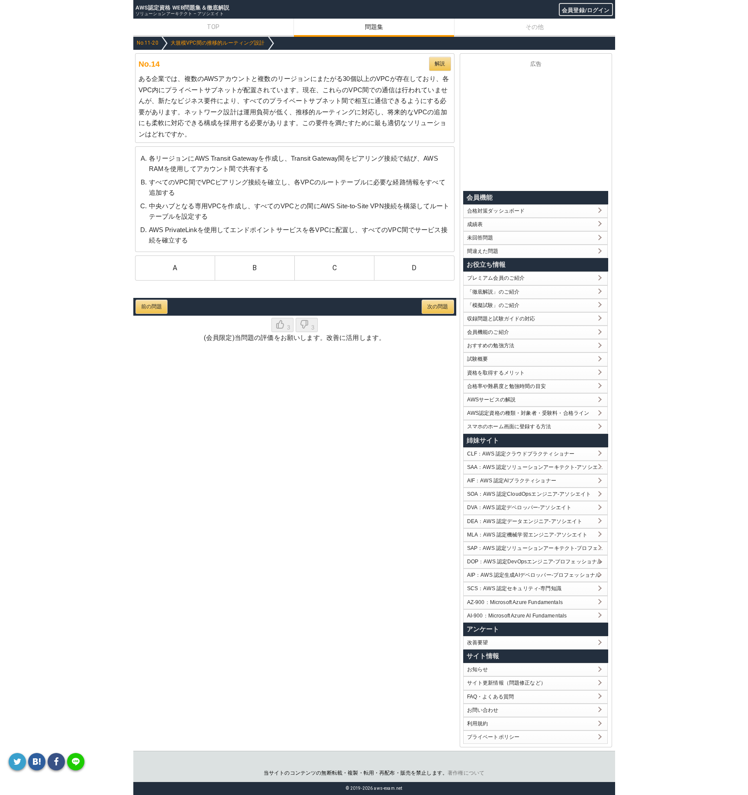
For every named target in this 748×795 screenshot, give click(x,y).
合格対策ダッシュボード (496, 211)
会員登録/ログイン (585, 10)
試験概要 (477, 359)
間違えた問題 (483, 251)
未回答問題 (480, 238)
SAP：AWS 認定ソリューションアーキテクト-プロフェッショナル (537, 548)
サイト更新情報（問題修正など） (506, 683)
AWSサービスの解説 (491, 400)
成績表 (475, 224)
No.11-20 (147, 43)
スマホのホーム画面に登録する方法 (509, 426)
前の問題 (151, 307)
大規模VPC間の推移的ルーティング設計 (218, 43)
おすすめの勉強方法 (490, 346)
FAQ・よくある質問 (490, 697)
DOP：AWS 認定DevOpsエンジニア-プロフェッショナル (535, 562)
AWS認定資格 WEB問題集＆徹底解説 (182, 7)
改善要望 (477, 643)
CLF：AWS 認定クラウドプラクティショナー (520, 454)
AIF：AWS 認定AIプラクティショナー (511, 481)
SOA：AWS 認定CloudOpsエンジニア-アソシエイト (529, 494)
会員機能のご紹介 (488, 332)
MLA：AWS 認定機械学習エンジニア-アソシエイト (527, 535)
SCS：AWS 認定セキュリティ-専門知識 (514, 588)
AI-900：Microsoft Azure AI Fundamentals (517, 616)
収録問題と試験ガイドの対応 (501, 319)
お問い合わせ (483, 710)
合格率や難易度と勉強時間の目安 (506, 386)
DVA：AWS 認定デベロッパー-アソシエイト (519, 507)
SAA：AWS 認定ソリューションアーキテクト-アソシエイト (537, 467)
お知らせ (477, 669)
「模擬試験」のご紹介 (493, 305)
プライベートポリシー (493, 737)
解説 (440, 64)
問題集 (374, 26)
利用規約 (477, 724)
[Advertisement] (536, 127)
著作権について (466, 773)
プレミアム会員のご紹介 (496, 278)
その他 (535, 26)
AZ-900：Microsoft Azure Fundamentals (515, 602)
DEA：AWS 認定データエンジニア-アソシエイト (525, 521)
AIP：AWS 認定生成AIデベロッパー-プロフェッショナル (534, 575)
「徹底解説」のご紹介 (493, 292)
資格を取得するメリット (496, 373)
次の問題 (437, 307)
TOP (213, 26)
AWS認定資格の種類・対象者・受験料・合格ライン (528, 413)
